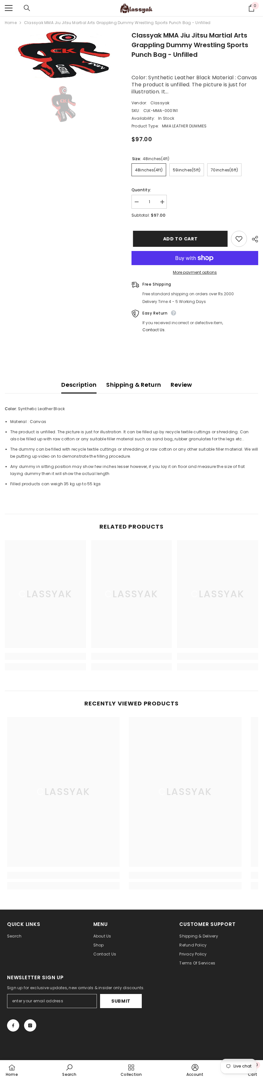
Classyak (160, 103)
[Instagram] (30, 1025)
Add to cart (179, 239)
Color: (11, 408)
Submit (121, 1001)
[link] (45, 656)
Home (11, 22)
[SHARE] (252, 239)
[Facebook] (13, 1025)
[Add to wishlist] (239, 239)
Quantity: (141, 190)
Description (79, 385)
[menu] (9, 8)
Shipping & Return (133, 385)
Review (181, 385)
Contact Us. (153, 330)
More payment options (195, 272)
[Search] (27, 8)
